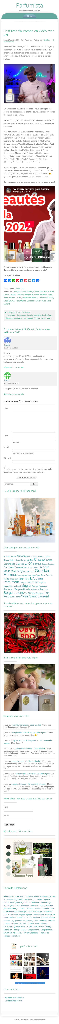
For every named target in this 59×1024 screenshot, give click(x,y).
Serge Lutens (14, 593)
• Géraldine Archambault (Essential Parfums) (22, 911)
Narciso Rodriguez (30, 298)
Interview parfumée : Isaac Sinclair (26, 725)
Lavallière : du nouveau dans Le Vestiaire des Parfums (28, 315)
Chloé (49, 560)
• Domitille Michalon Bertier (29, 908)
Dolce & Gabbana (48, 564)
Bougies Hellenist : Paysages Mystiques (29, 733)
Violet (38, 301)
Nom (6, 435)
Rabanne (35, 589)
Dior (41, 292)
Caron (23, 292)
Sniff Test (47, 40)
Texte (6, 408)
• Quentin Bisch (19, 927)
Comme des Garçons (14, 564)
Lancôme (33, 582)
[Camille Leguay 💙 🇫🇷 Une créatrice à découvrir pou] (43, 973)
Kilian (27, 579)
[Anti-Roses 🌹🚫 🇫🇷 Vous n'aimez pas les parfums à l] (29, 973)
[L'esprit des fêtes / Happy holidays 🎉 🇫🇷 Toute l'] (16, 959)
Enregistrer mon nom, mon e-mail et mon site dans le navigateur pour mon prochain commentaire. (28, 470)
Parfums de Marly (46, 298)
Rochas (44, 589)
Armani (17, 292)
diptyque (37, 563)
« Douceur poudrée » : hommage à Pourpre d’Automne (28, 318)
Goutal (26, 571)
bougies (47, 556)
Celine (29, 292)
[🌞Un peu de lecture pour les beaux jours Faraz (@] (43, 959)
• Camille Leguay (42, 899)
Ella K (46, 292)
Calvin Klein (15, 560)
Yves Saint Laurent (35, 596)
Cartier (29, 560)
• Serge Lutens (33, 930)
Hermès (43, 295)
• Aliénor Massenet (40, 896)
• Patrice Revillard (18, 924)
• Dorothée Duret (47, 908)
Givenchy (17, 571)
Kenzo (21, 579)
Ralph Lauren (9, 301)
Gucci (32, 571)
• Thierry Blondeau (30, 933)
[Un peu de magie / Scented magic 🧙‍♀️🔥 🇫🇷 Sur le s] (16, 973)
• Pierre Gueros (33, 924)
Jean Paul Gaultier (44, 575)
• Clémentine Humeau (28, 905)
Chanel (40, 559)
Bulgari (6, 560)
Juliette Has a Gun (11, 579)
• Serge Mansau (46, 930)
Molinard (17, 586)
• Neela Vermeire (41, 921)
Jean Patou (32, 575)
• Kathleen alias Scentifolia (42, 915)
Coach (36, 292)
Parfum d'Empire (13, 589)
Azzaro (41, 556)
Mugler (26, 585)
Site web (7, 458)
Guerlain (35, 295)
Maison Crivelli (15, 298)
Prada (26, 589)
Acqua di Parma (10, 556)
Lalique (23, 582)
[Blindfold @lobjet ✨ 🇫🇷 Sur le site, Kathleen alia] (29, 959)
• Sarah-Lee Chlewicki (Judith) (38, 927)
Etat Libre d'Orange (13, 567)
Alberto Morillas (10, 896)
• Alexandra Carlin (24, 896)
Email (6, 447)
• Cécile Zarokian (30, 902)
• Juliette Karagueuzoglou (20, 915)
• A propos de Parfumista (14, 998)
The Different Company (25, 301)
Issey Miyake (22, 575)
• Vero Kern (15, 936)
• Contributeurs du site (13, 1001)
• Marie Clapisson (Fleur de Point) (40, 918)
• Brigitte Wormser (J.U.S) (23, 899)
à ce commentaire (14, 367)
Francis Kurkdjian (24, 295)
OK (34, 484)
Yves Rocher (15, 597)
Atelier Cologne (31, 556)
